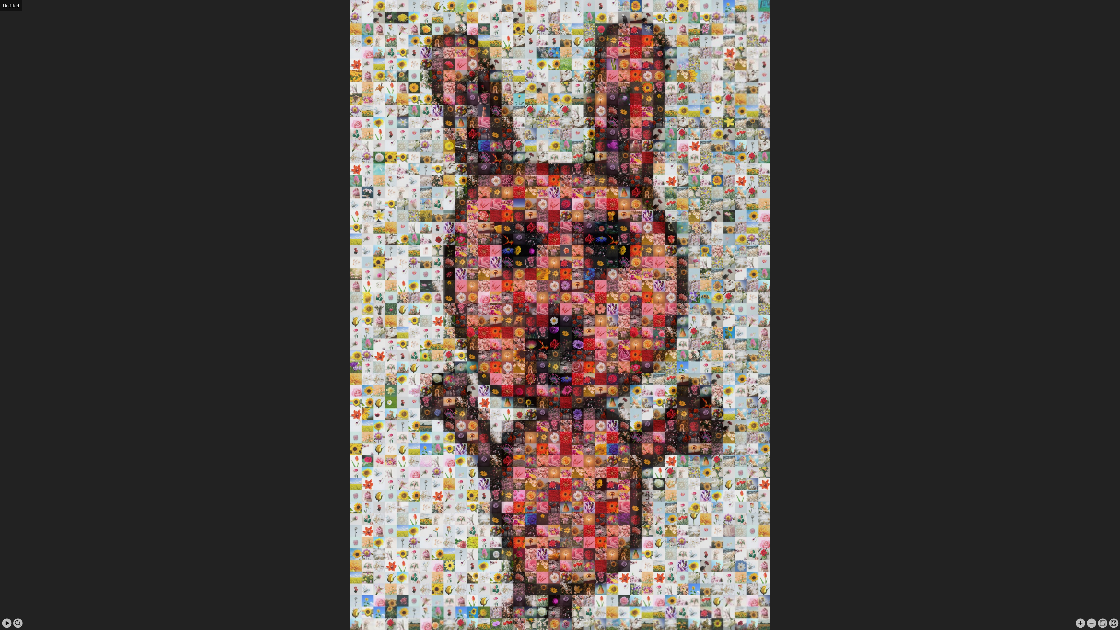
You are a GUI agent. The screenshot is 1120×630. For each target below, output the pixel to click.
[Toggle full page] (1114, 623)
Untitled (11, 5)
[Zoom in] (1080, 623)
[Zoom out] (1091, 623)
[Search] (18, 623)
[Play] (7, 623)
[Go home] (1102, 623)
